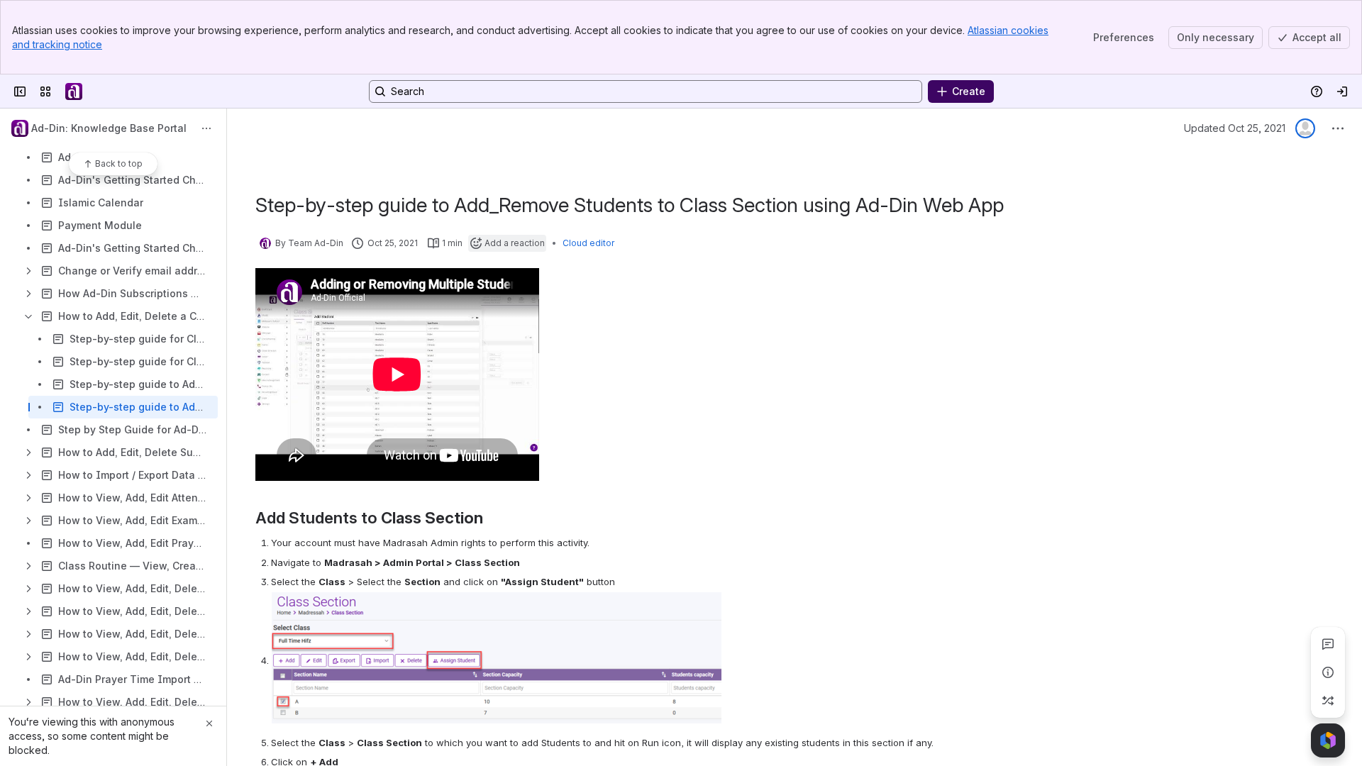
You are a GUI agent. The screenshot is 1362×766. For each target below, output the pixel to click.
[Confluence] (73, 91)
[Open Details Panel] (1328, 672)
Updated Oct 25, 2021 (1234, 128)
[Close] (209, 723)
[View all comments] (1328, 644)
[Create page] (1328, 700)
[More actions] (206, 128)
